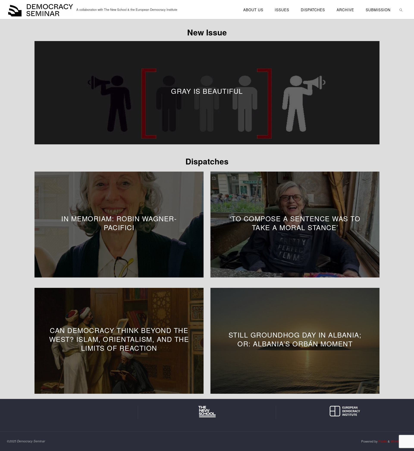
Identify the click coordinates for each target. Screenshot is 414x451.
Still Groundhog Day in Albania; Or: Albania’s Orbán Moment (295, 339)
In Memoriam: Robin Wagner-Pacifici (119, 223)
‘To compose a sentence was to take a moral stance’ (295, 223)
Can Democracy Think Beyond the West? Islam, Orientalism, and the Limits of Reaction (119, 339)
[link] (401, 9)
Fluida (382, 441)
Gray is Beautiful (207, 91)
